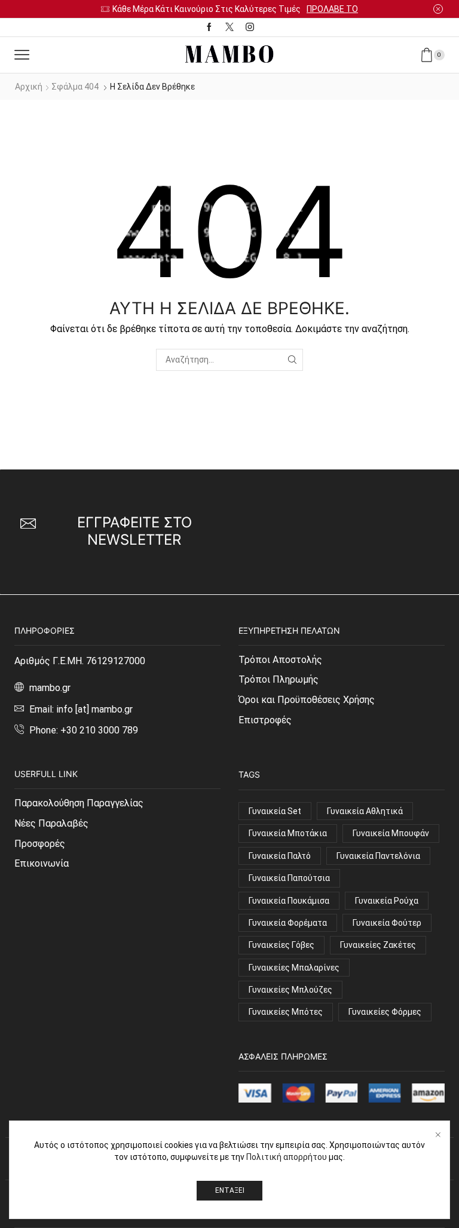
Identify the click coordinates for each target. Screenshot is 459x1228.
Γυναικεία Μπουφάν (391, 833)
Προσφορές (39, 843)
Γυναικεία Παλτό (280, 856)
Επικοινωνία (41, 863)
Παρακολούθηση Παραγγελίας (78, 803)
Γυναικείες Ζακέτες (378, 945)
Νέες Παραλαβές (51, 823)
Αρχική (28, 86)
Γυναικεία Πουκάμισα (289, 900)
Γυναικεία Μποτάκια (288, 833)
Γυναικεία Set (275, 811)
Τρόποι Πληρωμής (278, 679)
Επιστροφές (265, 720)
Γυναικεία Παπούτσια (289, 878)
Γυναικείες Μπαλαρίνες (294, 967)
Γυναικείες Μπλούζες (290, 989)
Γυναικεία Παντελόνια (378, 856)
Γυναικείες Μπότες (286, 1012)
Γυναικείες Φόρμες (384, 1012)
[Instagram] (250, 27)
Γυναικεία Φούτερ (387, 923)
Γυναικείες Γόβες (281, 945)
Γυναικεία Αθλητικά (365, 811)
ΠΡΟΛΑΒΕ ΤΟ (332, 9)
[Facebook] (209, 27)
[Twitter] (229, 27)
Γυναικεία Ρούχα (386, 900)
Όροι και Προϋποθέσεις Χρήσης (306, 699)
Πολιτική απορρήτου (286, 1157)
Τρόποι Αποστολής (280, 659)
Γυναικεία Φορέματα (288, 923)
